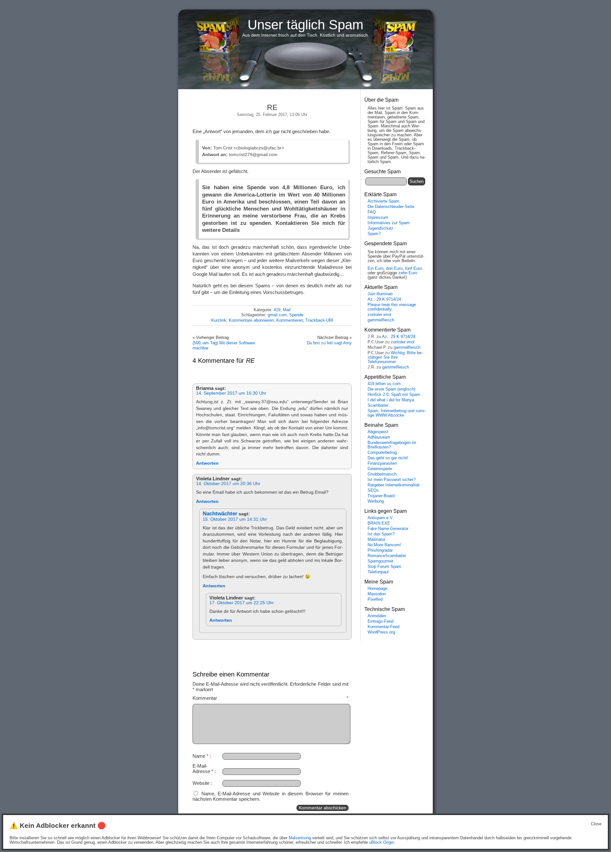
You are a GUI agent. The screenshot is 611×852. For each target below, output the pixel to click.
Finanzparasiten (382, 463)
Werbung (376, 501)
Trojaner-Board (381, 496)
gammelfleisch (381, 320)
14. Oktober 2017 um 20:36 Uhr (228, 483)
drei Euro (394, 268)
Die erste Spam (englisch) (391, 389)
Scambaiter (378, 405)
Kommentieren (289, 320)
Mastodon (377, 594)
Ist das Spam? (381, 534)
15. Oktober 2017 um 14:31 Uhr (235, 519)
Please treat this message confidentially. (392, 307)
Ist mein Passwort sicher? (392, 479)
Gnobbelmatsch (382, 474)
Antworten (207, 463)
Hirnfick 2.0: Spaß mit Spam (394, 394)
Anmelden (377, 616)
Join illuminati (380, 294)
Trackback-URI (319, 320)
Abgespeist (378, 432)
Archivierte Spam (383, 201)
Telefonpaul (378, 572)
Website (201, 783)
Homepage (377, 588)
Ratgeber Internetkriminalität (393, 485)
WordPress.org (381, 632)
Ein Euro (375, 268)
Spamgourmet (380, 561)
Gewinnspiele (380, 469)
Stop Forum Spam (384, 566)
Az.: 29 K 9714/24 (384, 299)
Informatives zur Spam (389, 223)
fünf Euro (413, 268)
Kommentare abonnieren (251, 320)
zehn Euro (407, 273)
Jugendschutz (380, 228)
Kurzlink (218, 320)
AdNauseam (379, 437)
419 (277, 309)
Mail (287, 309)
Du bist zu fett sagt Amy (329, 342)
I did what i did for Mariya (391, 400)
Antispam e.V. (381, 518)
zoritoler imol (379, 314)
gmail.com (277, 314)
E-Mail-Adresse (203, 768)
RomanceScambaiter (387, 556)
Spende (296, 314)
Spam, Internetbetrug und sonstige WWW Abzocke (397, 413)
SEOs (373, 490)
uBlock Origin (381, 842)
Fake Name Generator (388, 528)
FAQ (372, 212)
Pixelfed (375, 599)
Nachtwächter (220, 514)
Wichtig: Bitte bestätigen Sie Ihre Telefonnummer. (395, 357)
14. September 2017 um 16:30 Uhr (231, 393)
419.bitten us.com (384, 384)
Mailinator (376, 539)
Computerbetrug (382, 452)
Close (596, 824)
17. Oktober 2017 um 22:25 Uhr (241, 602)
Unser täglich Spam (305, 24)
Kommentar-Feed (383, 627)
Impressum (378, 217)
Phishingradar (380, 550)
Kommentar (270, 698)
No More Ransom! (384, 545)
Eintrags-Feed (380, 621)
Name (200, 756)
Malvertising (300, 838)
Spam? (374, 234)
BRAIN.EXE (379, 523)
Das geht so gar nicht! (388, 458)
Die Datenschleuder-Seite (391, 206)
